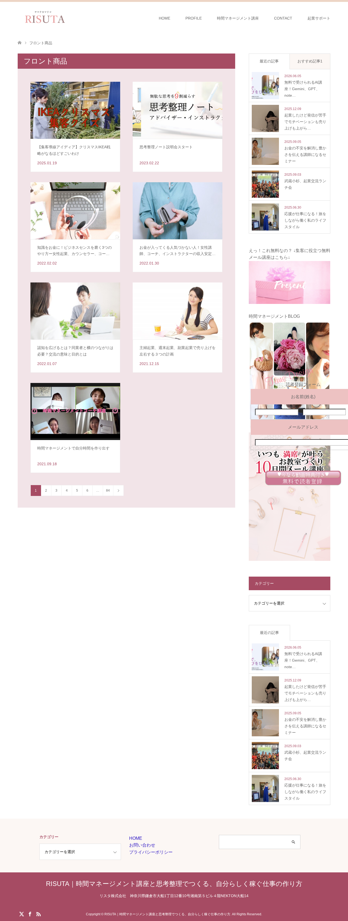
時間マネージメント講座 (238, 18)
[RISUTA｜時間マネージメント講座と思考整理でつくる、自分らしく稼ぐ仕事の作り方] (71, 17)
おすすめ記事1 (309, 61)
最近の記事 (269, 61)
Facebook (30, 913)
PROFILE (193, 18)
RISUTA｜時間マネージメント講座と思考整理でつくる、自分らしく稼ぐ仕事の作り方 (174, 883)
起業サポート (318, 18)
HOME (164, 18)
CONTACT (283, 18)
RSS (38, 913)
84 (108, 490)
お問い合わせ (142, 845)
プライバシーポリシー (151, 852)
